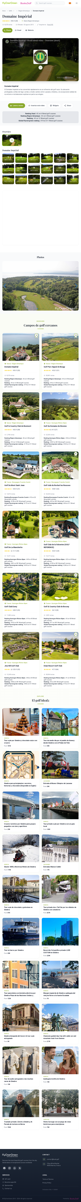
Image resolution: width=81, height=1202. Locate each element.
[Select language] (70, 3)
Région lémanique (24, 11)
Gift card (7, 1179)
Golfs (10, 11)
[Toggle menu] (77, 3)
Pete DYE (50, 24)
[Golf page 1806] (20, 406)
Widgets (56, 105)
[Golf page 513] (20, 465)
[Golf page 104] (20, 586)
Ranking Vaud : (30, 114)
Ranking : (30, 118)
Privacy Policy (46, 1183)
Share (69, 105)
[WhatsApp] (15, 1168)
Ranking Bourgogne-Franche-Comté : (16, 497)
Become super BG (10, 1182)
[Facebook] (4, 1168)
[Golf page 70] (60, 524)
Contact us (8, 1188)
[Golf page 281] (20, 526)
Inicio (4, 11)
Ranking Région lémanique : (31, 116)
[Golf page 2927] (20, 646)
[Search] (37, 3)
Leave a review (18, 105)
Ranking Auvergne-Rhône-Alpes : (55, 438)
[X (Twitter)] (20, 1168)
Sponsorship (9, 1185)
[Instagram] (9, 1168)
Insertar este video (38, 105)
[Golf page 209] (60, 406)
